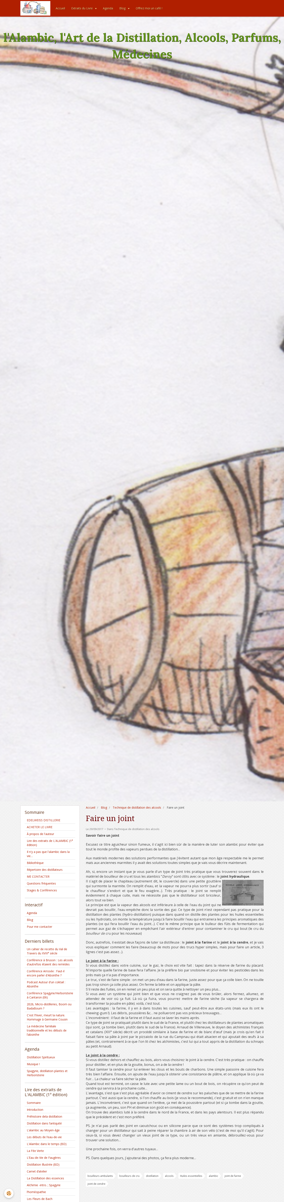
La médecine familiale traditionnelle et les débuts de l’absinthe (47, 1030)
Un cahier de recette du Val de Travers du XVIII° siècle (47, 951)
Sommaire (34, 1103)
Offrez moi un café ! (149, 8)
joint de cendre (96, 1183)
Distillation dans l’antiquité (44, 1123)
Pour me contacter (39, 927)
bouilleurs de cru (129, 1175)
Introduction (35, 1110)
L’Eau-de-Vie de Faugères (44, 1158)
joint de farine (233, 1175)
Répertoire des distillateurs (45, 870)
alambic (213, 1175)
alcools (169, 1175)
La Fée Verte (35, 1151)
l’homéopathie (36, 1192)
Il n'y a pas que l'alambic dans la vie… (48, 854)
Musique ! (33, 1064)
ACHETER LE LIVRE (39, 827)
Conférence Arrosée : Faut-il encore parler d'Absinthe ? (45, 973)
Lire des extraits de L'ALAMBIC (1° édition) (50, 843)
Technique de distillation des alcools (137, 807)
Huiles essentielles (191, 1175)
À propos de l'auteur (40, 834)
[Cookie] (9, 1193)
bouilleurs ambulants (100, 1175)
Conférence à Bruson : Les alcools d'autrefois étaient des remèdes (50, 962)
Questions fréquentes (41, 883)
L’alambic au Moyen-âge (43, 1130)
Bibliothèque (35, 863)
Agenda (108, 8)
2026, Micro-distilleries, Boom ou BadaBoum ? (49, 1006)
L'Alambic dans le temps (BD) (47, 1144)
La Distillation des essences (45, 1178)
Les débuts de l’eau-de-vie (44, 1137)
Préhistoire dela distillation (44, 1116)
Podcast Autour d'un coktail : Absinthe (46, 984)
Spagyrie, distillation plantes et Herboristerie (47, 1073)
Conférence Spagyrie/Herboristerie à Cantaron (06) (50, 995)
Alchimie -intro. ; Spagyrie (44, 1185)
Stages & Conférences (42, 890)
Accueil (60, 8)
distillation (152, 1175)
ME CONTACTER (38, 876)
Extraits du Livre (82, 8)
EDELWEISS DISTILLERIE (43, 820)
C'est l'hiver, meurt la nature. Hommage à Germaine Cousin (47, 1017)
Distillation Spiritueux (41, 1057)
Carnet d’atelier (37, 1171)
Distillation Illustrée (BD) (43, 1164)
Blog (122, 8)
